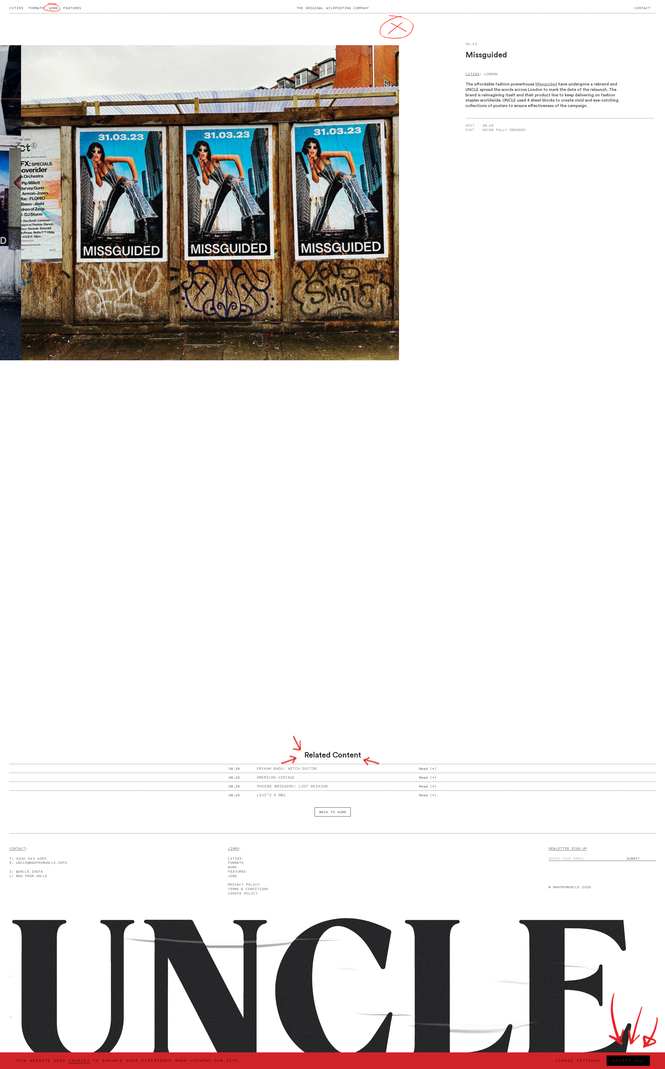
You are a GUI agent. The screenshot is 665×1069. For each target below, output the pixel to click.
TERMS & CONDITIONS (248, 889)
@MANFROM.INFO (41, 862)
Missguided (546, 84)
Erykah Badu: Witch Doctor (287, 768)
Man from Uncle (31, 876)
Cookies (79, 1060)
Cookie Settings (577, 1060)
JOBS (232, 876)
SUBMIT (633, 858)
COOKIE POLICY (243, 893)
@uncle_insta (29, 871)
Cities (16, 8)
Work (53, 8)
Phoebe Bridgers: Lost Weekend (292, 786)
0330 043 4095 (31, 858)
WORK (232, 867)
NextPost (470, 127)
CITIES (235, 858)
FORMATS (235, 862)
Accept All (628, 1060)
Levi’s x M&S (271, 795)
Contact (642, 8)
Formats (36, 8)
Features (72, 8)
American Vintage (276, 777)
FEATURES (237, 871)
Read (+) (427, 768)
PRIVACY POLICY (244, 884)
